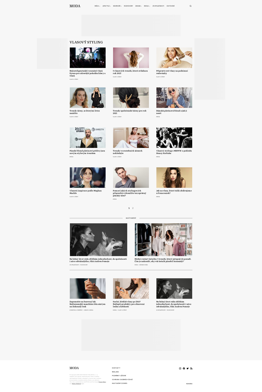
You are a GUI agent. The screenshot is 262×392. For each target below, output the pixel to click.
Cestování (170, 6)
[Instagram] (180, 368)
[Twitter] (188, 368)
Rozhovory (128, 6)
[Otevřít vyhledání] (190, 6)
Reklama (115, 372)
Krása (146, 6)
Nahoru (189, 384)
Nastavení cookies (119, 383)
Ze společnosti (158, 6)
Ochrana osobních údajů (122, 379)
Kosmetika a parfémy (76, 310)
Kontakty (116, 368)
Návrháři (116, 6)
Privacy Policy (102, 382)
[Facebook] (184, 368)
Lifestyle (106, 6)
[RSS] (191, 368)
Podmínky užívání (119, 376)
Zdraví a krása (88, 310)
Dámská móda (143, 265)
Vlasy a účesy (74, 79)
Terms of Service (76, 383)
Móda (97, 6)
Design (137, 6)
